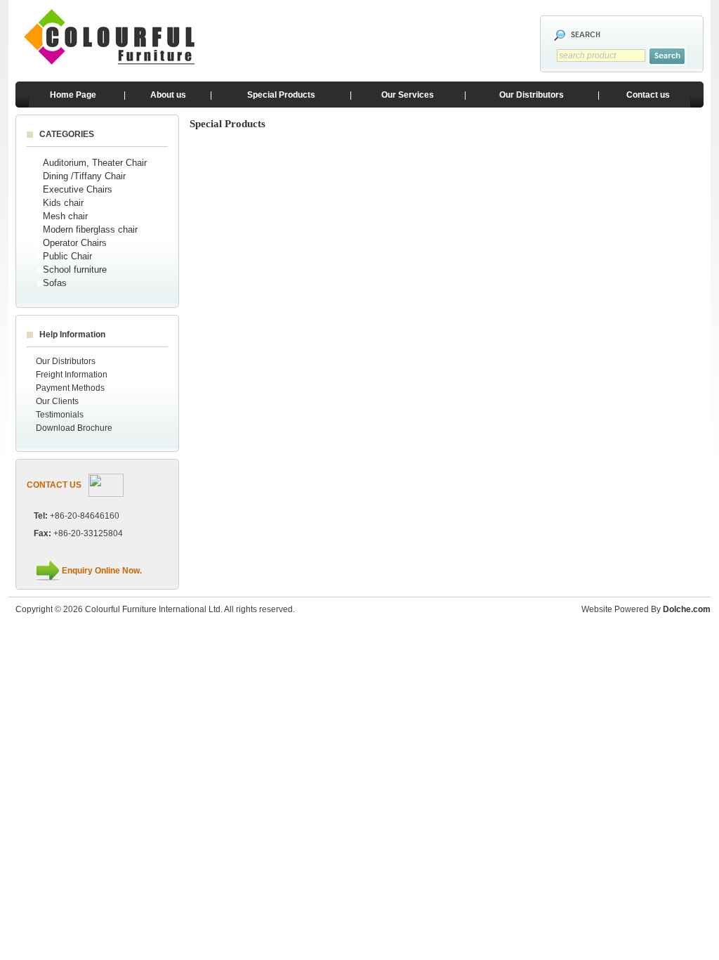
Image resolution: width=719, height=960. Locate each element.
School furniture (75, 269)
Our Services (407, 95)
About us (168, 95)
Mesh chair (65, 216)
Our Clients (57, 401)
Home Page (73, 95)
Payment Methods (70, 388)
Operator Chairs (75, 243)
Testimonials (60, 415)
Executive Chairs (77, 189)
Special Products (281, 95)
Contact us (648, 95)
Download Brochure (74, 428)
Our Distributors (531, 95)
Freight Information (71, 375)
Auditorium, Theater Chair (95, 162)
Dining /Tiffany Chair (84, 176)
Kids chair (63, 202)
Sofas (55, 283)
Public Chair (67, 256)
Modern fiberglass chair (90, 229)
